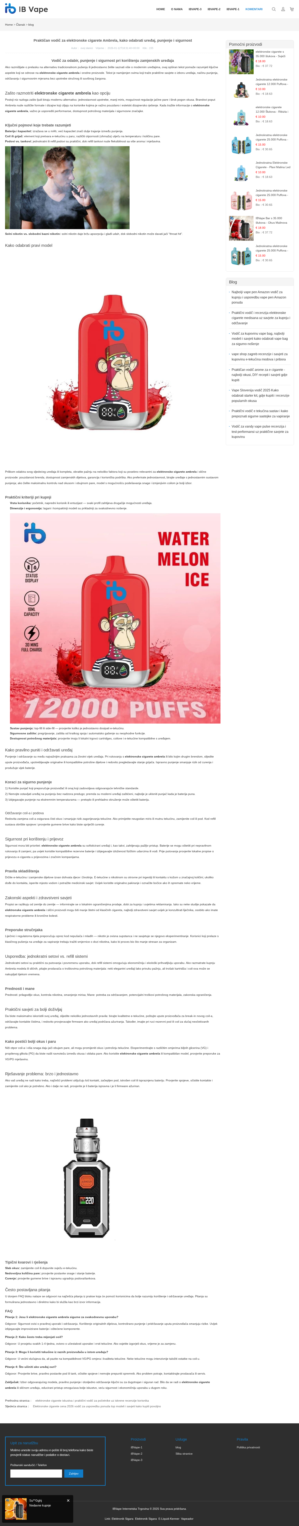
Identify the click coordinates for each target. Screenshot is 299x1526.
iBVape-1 (136, 1447)
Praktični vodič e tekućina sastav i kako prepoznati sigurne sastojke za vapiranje (261, 413)
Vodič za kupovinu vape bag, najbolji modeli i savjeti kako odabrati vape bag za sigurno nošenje (260, 339)
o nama (177, 9)
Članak (20, 24)
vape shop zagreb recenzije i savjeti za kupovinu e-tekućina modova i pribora (260, 356)
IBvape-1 (233, 9)
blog (31, 24)
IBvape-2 (214, 9)
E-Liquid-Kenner (168, 1518)
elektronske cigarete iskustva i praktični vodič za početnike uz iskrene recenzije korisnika (92, 1400)
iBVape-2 (136, 1453)
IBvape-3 (195, 9)
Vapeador (187, 1518)
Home (160, 9)
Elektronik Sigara (122, 1518)
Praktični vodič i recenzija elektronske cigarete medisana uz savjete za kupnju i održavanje (261, 318)
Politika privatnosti (248, 1447)
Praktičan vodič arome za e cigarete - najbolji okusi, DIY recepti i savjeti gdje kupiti (259, 375)
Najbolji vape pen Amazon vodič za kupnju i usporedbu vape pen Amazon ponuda (259, 297)
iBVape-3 (136, 1460)
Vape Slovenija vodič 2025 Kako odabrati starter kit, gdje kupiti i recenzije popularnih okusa (260, 395)
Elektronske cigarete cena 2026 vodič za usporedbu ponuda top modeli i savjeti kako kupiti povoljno (97, 1406)
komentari (254, 9)
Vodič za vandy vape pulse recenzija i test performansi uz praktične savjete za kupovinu (260, 432)
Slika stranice (184, 1453)
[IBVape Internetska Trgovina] (26, 11)
